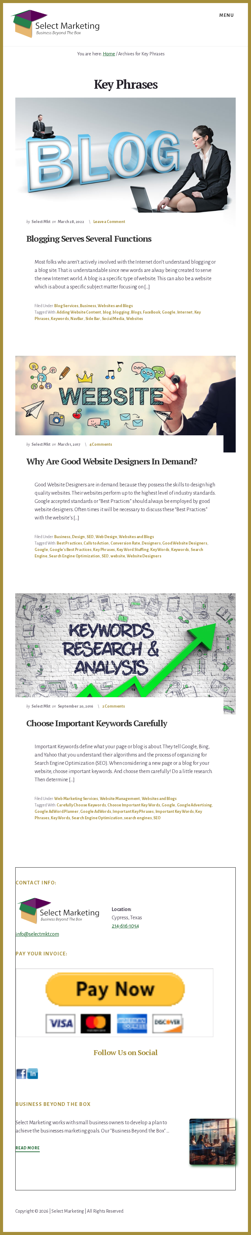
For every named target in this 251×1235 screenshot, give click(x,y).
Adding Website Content (79, 312)
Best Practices (69, 543)
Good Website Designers (184, 543)
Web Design (106, 537)
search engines (138, 818)
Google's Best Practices (70, 550)
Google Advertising (194, 805)
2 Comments (113, 706)
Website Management (120, 799)
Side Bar (92, 319)
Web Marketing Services (76, 799)
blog (107, 312)
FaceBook (151, 312)
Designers (151, 543)
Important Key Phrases (133, 811)
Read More (28, 1148)
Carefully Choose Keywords (81, 805)
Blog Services (66, 306)
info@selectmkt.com (37, 934)
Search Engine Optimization (74, 556)
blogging (121, 312)
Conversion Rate (125, 543)
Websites (134, 319)
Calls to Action (96, 543)
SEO (90, 537)
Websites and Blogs (115, 306)
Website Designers (144, 556)
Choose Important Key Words (133, 805)
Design (78, 537)
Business (88, 306)
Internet (185, 312)
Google (168, 312)
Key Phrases (104, 550)
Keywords (60, 319)
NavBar (77, 319)
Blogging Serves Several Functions (89, 238)
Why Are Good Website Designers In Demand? (111, 461)
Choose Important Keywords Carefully (96, 723)
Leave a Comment (109, 222)
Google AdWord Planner (57, 811)
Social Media (113, 319)
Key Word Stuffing (133, 550)
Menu (226, 15)
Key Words (159, 550)
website (118, 556)
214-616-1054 (125, 926)
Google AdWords (95, 811)
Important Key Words (174, 811)
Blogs (136, 312)
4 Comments (100, 444)
